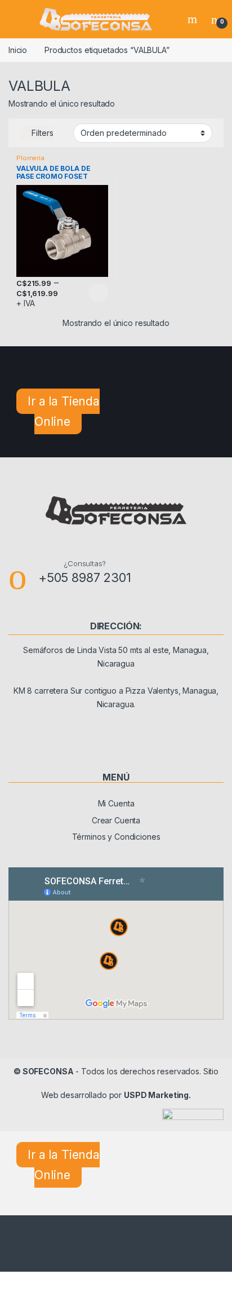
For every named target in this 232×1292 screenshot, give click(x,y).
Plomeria (30, 158)
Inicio (17, 50)
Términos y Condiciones (116, 836)
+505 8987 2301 (84, 577)
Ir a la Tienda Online (64, 411)
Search (194, 19)
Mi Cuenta (116, 803)
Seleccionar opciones (86, 292)
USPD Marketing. (157, 1095)
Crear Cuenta (116, 820)
